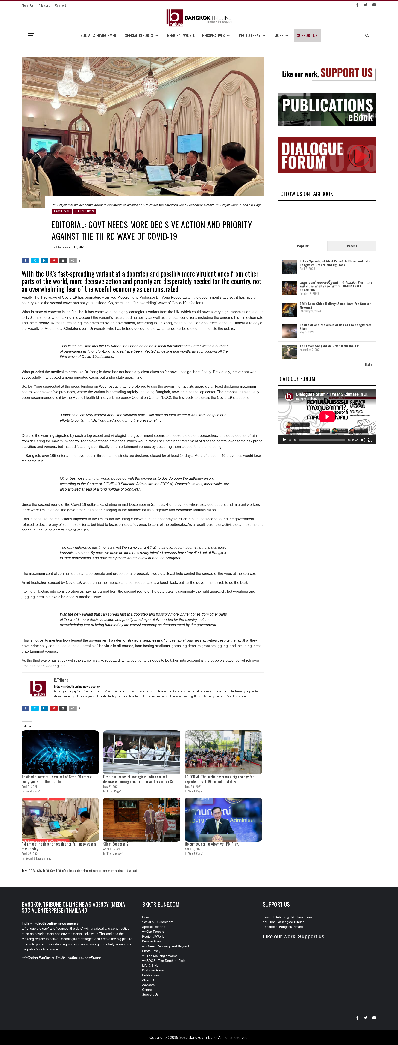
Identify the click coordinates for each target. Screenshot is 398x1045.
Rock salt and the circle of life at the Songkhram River (335, 326)
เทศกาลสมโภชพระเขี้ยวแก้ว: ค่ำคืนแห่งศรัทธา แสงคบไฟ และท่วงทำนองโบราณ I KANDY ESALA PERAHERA (336, 286)
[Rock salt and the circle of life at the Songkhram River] (289, 330)
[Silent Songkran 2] (141, 820)
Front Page (62, 211)
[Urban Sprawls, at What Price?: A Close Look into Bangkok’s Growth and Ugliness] (289, 267)
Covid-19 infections (62, 870)
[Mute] (363, 440)
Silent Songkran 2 (115, 844)
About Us (27, 5)
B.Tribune (61, 246)
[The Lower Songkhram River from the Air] (289, 351)
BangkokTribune (291, 927)
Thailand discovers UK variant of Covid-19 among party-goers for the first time (56, 779)
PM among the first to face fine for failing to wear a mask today (59, 846)
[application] (327, 416)
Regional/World (181, 35)
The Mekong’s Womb (162, 956)
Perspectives (213, 35)
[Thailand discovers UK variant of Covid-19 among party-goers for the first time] (60, 752)
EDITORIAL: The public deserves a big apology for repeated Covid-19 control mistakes (219, 779)
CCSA (32, 870)
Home (146, 917)
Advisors (44, 5)
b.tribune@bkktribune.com (292, 917)
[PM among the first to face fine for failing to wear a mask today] (60, 820)
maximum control (112, 870)
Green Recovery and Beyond (167, 946)
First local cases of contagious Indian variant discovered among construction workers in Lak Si (138, 779)
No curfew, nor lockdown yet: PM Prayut (213, 844)
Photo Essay (249, 35)
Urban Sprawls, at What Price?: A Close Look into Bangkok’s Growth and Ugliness (335, 263)
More (278, 35)
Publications (151, 975)
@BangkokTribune (291, 922)
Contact (60, 5)
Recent (352, 245)
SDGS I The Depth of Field (165, 960)
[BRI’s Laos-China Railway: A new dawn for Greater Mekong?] (289, 309)
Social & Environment (99, 35)
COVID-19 (43, 870)
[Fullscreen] (370, 440)
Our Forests (155, 931)
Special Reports (139, 35)
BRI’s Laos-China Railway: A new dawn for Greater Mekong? (335, 305)
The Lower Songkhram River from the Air (329, 345)
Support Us (307, 35)
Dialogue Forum (154, 970)
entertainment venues (88, 870)
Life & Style (150, 965)
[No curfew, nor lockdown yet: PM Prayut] (223, 820)
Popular (303, 245)
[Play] (284, 440)
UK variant (131, 870)
